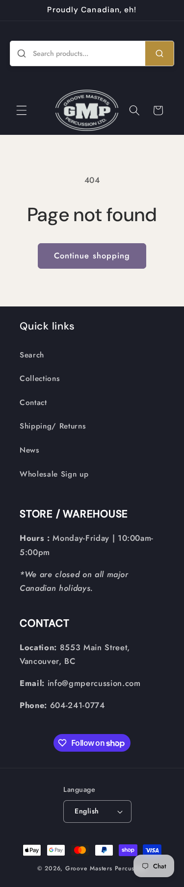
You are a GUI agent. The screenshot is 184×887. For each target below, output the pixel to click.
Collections (40, 378)
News (30, 450)
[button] (21, 110)
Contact (33, 402)
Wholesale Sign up (54, 474)
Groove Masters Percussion (106, 868)
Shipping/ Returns (53, 426)
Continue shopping (92, 255)
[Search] (159, 53)
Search (32, 355)
